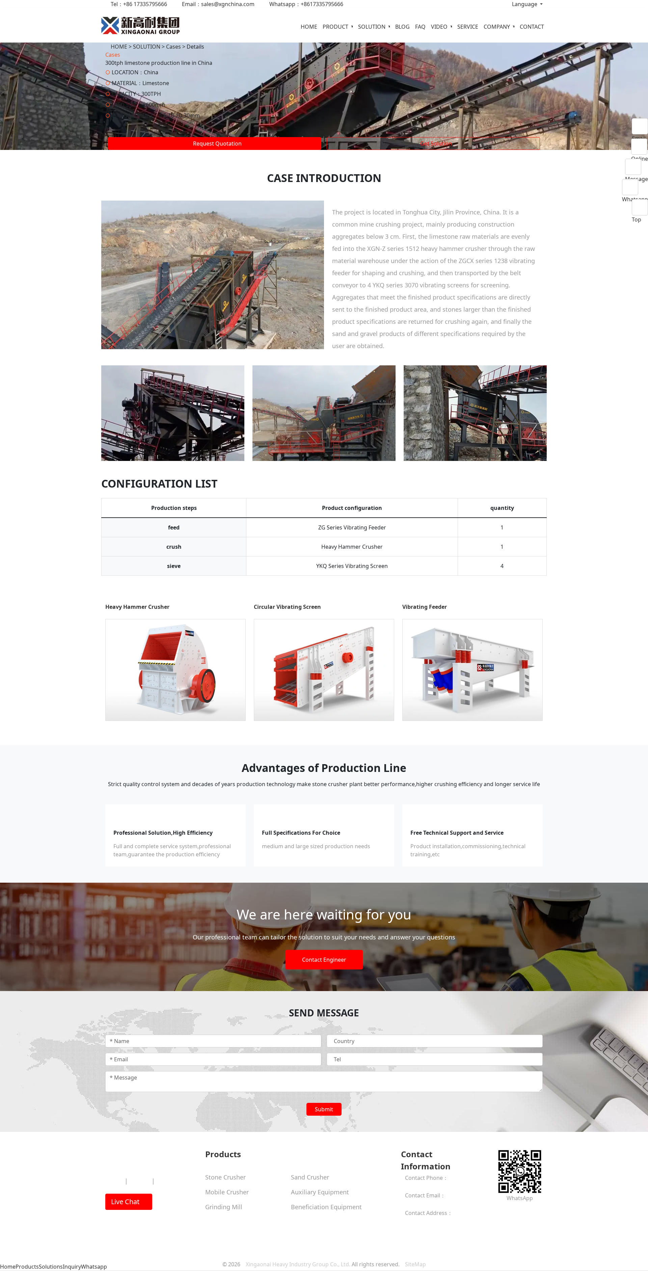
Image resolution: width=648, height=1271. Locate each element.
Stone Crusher (225, 1177)
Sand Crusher (310, 1177)
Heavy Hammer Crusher (137, 607)
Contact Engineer (324, 959)
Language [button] (525, 4)
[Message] (636, 167)
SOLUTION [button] (372, 26)
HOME (309, 26)
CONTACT (532, 26)
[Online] (639, 146)
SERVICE (467, 26)
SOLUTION (146, 46)
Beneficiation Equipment (326, 1207)
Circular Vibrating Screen (287, 607)
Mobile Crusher (227, 1192)
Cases (173, 46)
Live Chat (126, 1201)
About (114, 1181)
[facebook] (499, 1211)
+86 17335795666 (427, 1186)
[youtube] (510, 1211)
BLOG (402, 26)
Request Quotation (217, 143)
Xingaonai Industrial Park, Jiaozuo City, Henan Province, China (442, 1229)
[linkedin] (515, 1211)
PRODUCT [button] (336, 26)
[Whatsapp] (635, 187)
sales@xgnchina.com (431, 1203)
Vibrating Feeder (424, 607)
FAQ (420, 26)
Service (140, 1181)
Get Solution (435, 143)
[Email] (640, 126)
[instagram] (504, 1211)
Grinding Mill (223, 1207)
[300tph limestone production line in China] (212, 274)
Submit (324, 1109)
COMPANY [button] (497, 26)
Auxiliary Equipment (320, 1192)
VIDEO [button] (440, 26)
